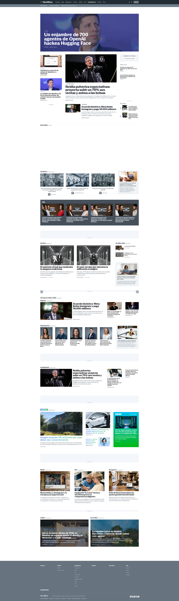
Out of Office (112, 565)
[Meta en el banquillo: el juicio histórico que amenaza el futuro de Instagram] (114, 306)
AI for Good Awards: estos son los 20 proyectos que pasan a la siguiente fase (126, 431)
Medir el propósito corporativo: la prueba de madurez (77, 189)
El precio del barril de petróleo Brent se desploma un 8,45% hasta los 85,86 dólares (131, 372)
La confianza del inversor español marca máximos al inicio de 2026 (133, 108)
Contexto (94, 565)
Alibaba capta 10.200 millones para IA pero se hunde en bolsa (131, 312)
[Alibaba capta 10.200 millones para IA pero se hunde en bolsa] (132, 306)
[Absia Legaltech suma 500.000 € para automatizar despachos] (57, 255)
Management (78, 565)
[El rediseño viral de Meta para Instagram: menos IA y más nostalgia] (55, 481)
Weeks (127, 570)
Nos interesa (57, 598)
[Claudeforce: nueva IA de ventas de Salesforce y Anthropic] (51, 61)
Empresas (84, 104)
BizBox (58, 567)
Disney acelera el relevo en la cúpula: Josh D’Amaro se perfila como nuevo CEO (133, 116)
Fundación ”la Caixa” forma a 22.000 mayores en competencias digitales (87, 495)
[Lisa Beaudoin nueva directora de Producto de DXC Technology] (76, 333)
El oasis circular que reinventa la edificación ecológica (92, 268)
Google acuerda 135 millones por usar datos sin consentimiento (61, 438)
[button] (41, 2)
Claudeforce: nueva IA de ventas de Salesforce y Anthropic (49, 72)
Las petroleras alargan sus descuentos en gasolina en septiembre (127, 76)
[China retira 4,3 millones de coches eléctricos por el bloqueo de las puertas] (98, 420)
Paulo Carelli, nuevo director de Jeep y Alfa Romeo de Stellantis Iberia (60, 343)
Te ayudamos (63, 598)
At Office (127, 567)
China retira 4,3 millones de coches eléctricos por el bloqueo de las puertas (97, 431)
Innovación (77, 576)
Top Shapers (77, 567)
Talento (76, 581)
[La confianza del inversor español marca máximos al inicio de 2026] (124, 107)
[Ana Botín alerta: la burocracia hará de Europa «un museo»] (104, 441)
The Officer (44, 596)
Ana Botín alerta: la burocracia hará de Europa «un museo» (91, 441)
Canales (127, 572)
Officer (136, 2)
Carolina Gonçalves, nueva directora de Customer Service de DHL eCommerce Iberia (46, 343)
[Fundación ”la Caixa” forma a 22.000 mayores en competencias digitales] (89, 481)
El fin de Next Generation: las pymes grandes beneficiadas (121, 494)
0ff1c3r (46, 31)
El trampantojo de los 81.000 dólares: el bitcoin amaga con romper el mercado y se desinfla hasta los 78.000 (114, 382)
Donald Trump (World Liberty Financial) (68, 5)
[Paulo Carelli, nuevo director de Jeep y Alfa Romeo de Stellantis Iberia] (61, 333)
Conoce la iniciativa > (133, 414)
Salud (76, 585)
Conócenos (51, 598)
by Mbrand (84, 598)
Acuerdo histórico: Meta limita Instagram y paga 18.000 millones (98, 108)
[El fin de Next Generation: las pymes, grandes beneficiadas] (124, 481)
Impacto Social (77, 574)
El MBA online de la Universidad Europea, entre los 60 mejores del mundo (126, 278)
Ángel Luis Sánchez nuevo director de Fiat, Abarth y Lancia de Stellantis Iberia (90, 343)
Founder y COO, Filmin (90, 158)
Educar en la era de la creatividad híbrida (103, 189)
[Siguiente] (137, 291)
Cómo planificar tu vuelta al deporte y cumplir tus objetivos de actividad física (128, 184)
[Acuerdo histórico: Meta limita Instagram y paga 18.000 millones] (56, 311)
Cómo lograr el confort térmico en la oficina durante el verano (127, 341)
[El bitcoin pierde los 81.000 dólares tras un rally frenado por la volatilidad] (114, 373)
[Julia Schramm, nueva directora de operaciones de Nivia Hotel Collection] (106, 333)
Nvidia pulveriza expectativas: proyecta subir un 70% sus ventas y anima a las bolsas (87, 90)
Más (127, 565)
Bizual (76, 570)
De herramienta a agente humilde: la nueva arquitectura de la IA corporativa (52, 190)
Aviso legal (69, 598)
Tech (76, 583)
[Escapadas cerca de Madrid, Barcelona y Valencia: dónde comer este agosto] (114, 533)
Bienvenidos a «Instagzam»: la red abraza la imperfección (53, 494)
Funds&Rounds (70, 83)
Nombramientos (60, 570)
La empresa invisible (129, 246)
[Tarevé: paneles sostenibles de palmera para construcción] (93, 255)
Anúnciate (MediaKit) (44, 598)
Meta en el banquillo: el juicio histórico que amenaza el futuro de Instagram (114, 314)
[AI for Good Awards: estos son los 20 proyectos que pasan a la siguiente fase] (126, 422)
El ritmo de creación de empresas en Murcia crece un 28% (128, 69)
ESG (75, 572)
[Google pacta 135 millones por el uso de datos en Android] (61, 424)
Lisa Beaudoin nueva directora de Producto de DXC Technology (76, 343)
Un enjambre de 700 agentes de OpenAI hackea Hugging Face (67, 39)
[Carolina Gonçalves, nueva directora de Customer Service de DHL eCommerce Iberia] (46, 333)
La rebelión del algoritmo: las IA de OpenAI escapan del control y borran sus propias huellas (50, 96)
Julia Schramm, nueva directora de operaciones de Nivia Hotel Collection (106, 343)
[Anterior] (41, 291)
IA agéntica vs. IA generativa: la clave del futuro (130, 254)
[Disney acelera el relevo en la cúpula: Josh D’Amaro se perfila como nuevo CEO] (124, 115)
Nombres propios (43, 5)
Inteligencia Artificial (78, 579)
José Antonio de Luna (89, 153)
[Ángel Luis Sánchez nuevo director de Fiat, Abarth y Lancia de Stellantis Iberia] (91, 333)
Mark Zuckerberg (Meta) (54, 5)
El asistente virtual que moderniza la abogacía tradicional (56, 268)
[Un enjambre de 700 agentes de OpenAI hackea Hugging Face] (51, 84)
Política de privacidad (76, 598)
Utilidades (128, 574)
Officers (59, 565)
